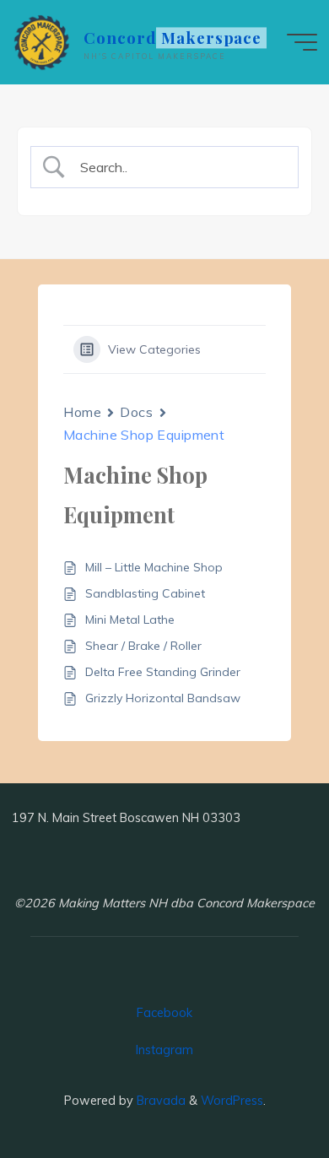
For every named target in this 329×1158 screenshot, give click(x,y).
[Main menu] (302, 42)
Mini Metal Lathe (130, 619)
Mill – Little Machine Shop (154, 567)
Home (82, 411)
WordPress (232, 1100)
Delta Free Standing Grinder (162, 671)
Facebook (164, 1012)
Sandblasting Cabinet (145, 593)
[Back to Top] (164, 870)
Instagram (164, 1050)
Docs (136, 411)
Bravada (159, 1100)
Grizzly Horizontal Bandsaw (162, 698)
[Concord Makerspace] (42, 42)
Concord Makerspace (173, 37)
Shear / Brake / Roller (143, 645)
